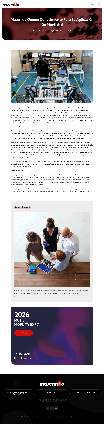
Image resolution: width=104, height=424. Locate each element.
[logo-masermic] (10, 3)
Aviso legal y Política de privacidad (49, 417)
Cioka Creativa (85, 417)
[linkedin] (47, 408)
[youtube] (56, 408)
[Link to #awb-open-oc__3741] (99, 3)
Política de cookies (65, 417)
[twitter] (52, 408)
